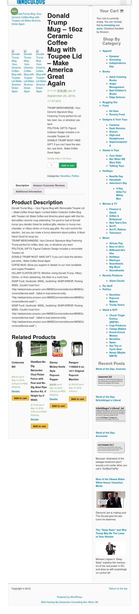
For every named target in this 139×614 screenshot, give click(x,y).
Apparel (107, 50)
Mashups (114, 260)
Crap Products (117, 325)
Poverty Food (117, 114)
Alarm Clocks (117, 280)
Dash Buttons (117, 128)
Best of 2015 (116, 246)
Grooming (115, 59)
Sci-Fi (112, 226)
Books (106, 71)
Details (16, 391)
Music (106, 237)
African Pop (116, 243)
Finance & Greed (115, 210)
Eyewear (114, 56)
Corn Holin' (115, 155)
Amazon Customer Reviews (49, 185)
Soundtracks (116, 270)
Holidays (108, 170)
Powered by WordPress (69, 597)
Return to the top (118, 588)
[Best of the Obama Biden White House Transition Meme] (111, 499)
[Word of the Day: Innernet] (111, 380)
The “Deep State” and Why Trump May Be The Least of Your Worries (111, 533)
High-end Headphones (116, 136)
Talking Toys (116, 165)
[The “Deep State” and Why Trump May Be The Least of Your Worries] (111, 548)
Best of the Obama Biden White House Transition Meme (110, 482)
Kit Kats (113, 111)
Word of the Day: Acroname (105, 434)
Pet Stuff (107, 285)
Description (22, 185)
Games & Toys (111, 150)
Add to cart (67, 165)
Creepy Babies (117, 328)
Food (106, 105)
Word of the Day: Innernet (111, 368)
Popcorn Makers (114, 299)
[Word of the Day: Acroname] (111, 447)
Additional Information (29, 191)
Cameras (114, 124)
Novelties (65, 176)
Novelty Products (113, 275)
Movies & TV (110, 203)
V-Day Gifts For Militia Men (121, 193)
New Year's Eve (118, 222)
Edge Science (117, 97)
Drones (113, 131)
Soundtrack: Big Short (116, 265)
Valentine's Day (118, 183)
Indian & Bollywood (115, 217)
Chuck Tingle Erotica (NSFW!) (117, 319)
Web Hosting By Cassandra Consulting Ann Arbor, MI (69, 602)
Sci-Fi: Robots (117, 229)
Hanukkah (115, 179)
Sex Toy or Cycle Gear (115, 347)
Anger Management (116, 85)
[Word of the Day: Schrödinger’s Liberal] (111, 413)
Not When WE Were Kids (117, 160)
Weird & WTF (110, 309)
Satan (112, 342)
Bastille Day (116, 176)
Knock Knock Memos (117, 333)
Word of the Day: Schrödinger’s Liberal (108, 398)
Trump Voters (117, 304)
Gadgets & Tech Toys (115, 119)
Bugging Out (110, 102)
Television (115, 232)
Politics (75, 176)
